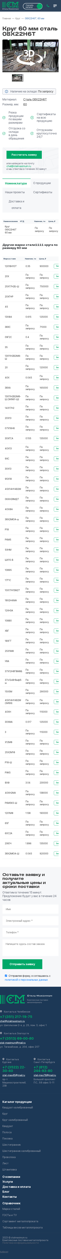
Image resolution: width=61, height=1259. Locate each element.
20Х (7, 276)
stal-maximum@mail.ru (13, 1042)
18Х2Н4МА (11, 600)
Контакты (9, 1196)
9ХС (7, 458)
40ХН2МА (10, 793)
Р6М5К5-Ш (11, 803)
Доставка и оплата (16, 1186)
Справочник (11, 1203)
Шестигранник (11, 1144)
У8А (7, 661)
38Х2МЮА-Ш (12, 853)
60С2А (8, 833)
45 (6, 306)
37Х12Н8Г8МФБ (13, 671)
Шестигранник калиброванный (21, 1151)
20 (6, 367)
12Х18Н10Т (11, 266)
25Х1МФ (9, 651)
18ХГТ (8, 641)
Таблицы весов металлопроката (22, 1227)
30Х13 (8, 468)
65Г (7, 823)
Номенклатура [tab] (16, 183)
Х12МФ (8, 742)
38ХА (8, 387)
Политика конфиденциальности (20, 1243)
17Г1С (8, 580)
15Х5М (8, 691)
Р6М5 (8, 539)
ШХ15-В (9, 560)
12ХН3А (9, 610)
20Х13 (8, 418)
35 (6, 347)
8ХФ (7, 782)
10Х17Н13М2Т (12, 590)
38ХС (8, 327)
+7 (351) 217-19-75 (16, 1016)
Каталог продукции (17, 1102)
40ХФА (9, 509)
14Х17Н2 (9, 408)
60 (25, 104)
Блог (5, 1191)
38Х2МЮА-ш (12, 519)
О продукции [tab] (42, 183)
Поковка (7, 1138)
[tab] (17, 78)
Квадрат (7, 1126)
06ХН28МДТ (12, 499)
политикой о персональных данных (26, 979)
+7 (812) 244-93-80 (43, 1069)
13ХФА (8, 317)
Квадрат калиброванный (17, 1107)
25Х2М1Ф (10, 752)
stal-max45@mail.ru (13, 1075)
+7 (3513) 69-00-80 (17, 1038)
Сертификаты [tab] (42, 192)
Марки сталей (11, 1208)
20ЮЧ (8, 843)
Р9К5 (8, 772)
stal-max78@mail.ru (45, 1075)
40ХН (8, 712)
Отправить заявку (22, 964)
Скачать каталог (29, 6)
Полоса (7, 1132)
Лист (5, 1163)
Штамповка (9, 1169)
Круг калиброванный (15, 1119)
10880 (8, 620)
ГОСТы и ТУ (9, 1215)
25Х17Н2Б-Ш (12, 286)
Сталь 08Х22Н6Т (35, 99)
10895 (8, 570)
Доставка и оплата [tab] (16, 205)
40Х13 (8, 448)
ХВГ (7, 631)
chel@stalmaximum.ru (19, 166)
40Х (7, 377)
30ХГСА (9, 438)
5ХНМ (8, 549)
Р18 (7, 529)
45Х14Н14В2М (13, 489)
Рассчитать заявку (24, 154)
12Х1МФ (9, 813)
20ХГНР (9, 296)
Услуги (7, 1181)
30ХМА (9, 722)
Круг (5, 1113)
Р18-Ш (8, 762)
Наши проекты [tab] (15, 192)
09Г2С (8, 337)
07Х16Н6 (10, 428)
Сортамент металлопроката (20, 1221)
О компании (11, 1176)
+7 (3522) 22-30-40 (13, 1069)
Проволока (9, 1157)
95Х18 (8, 479)
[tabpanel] (30, 56)
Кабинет (4, 1252)
